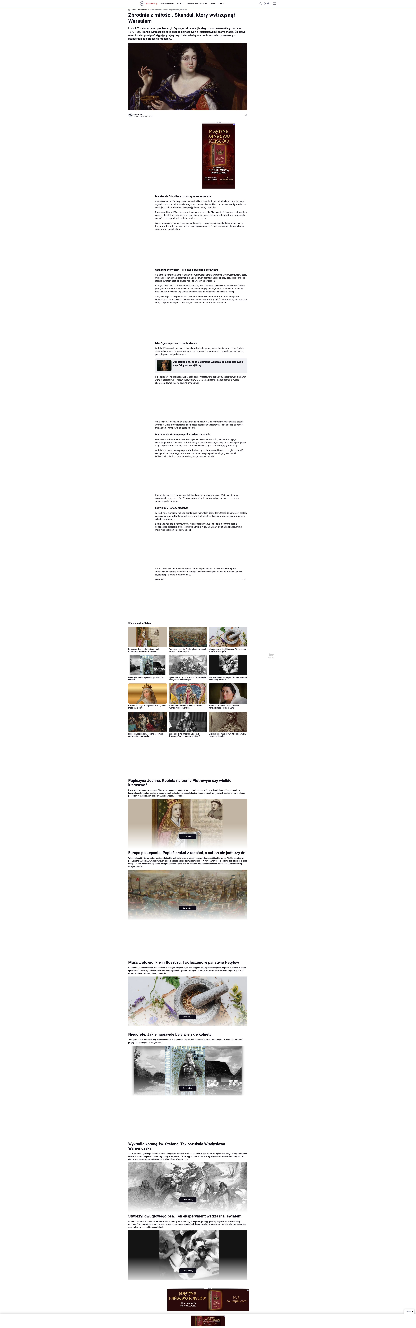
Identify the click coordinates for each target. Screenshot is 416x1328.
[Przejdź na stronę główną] (142, 5)
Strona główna (167, 3)
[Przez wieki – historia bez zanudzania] (153, 3)
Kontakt (222, 3)
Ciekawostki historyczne (197, 3)
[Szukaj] (260, 3)
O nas (213, 3)
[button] (266, 3)
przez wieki (137, 114)
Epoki (179, 3)
